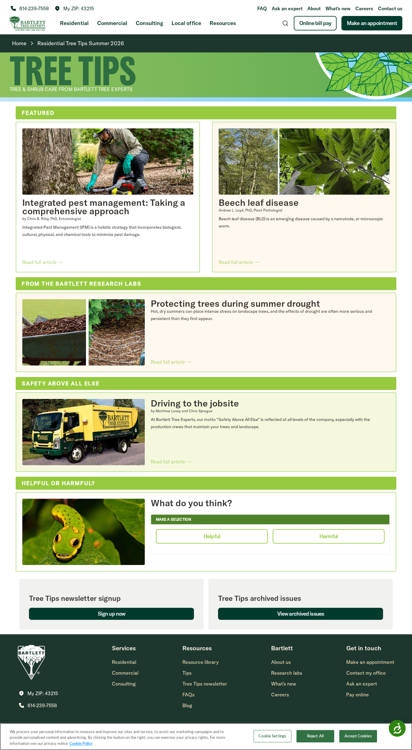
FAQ (262, 8)
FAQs (188, 695)
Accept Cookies (358, 736)
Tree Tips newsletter (204, 684)
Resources (223, 23)
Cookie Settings (272, 736)
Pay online (357, 695)
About (314, 8)
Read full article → (42, 262)
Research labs (286, 673)
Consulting (149, 23)
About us (281, 662)
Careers (364, 8)
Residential (74, 23)
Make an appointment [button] (370, 662)
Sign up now (111, 613)
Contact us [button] (390, 8)
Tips (187, 673)
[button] (74, 8)
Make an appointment (372, 23)
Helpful (212, 536)
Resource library (200, 662)
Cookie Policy (81, 744)
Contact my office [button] (366, 673)
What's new (337, 8)
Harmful (328, 536)
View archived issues (300, 613)
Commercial (112, 23)
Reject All (315, 736)
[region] (206, 736)
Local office (186, 23)
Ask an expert (287, 8)
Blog (187, 705)
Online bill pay (315, 23)
